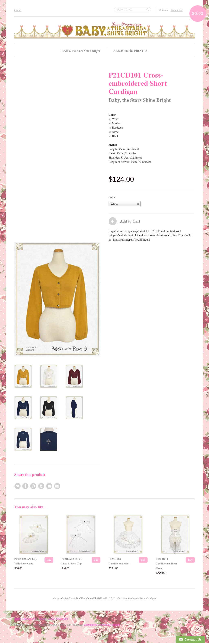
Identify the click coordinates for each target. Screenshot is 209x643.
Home (56, 598)
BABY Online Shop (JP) (53, 619)
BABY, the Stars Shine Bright (81, 50)
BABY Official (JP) (25, 619)
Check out (177, 10)
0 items (163, 10)
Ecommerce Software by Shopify (102, 624)
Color (112, 197)
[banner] (104, 30)
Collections (67, 598)
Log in (17, 10)
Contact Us (192, 639)
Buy (49, 560)
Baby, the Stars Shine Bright (140, 100)
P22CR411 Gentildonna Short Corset (166, 563)
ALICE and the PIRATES (130, 50)
